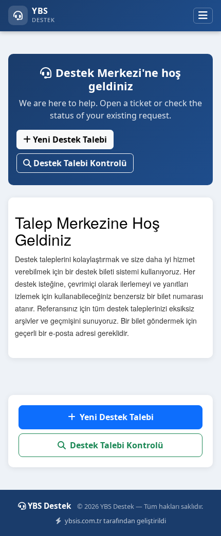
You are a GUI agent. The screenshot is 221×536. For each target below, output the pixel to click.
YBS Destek (50, 506)
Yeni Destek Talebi (70, 139)
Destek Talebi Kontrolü (80, 163)
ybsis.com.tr (83, 520)
